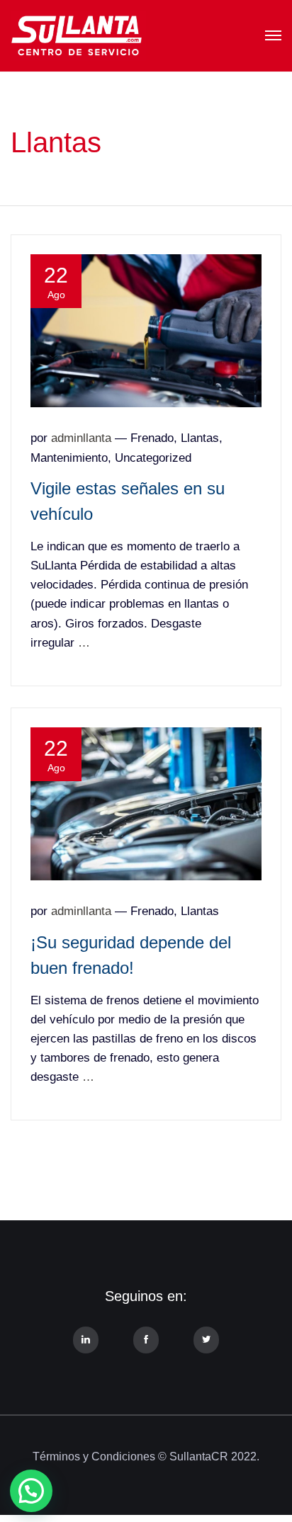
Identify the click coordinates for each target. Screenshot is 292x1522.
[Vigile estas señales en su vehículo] (146, 330)
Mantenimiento (69, 458)
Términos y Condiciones (94, 1456)
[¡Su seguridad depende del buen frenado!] (146, 803)
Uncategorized (153, 458)
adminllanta (81, 438)
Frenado (152, 438)
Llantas (200, 438)
